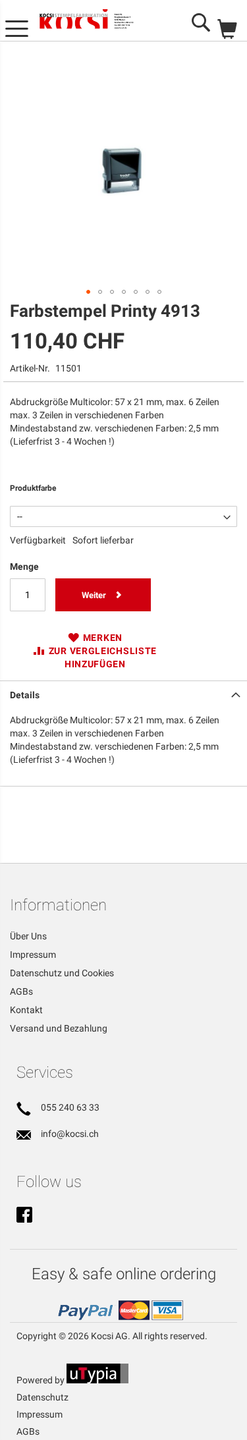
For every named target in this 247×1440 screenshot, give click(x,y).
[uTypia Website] (97, 1380)
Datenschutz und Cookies (62, 973)
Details (25, 695)
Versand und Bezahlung (58, 1028)
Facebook (24, 1216)
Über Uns (28, 936)
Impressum (33, 954)
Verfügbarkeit (38, 540)
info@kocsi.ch (70, 1133)
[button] (88, 292)
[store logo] (95, 20)
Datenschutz (42, 1397)
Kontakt (26, 1010)
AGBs (21, 991)
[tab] (123, 693)
